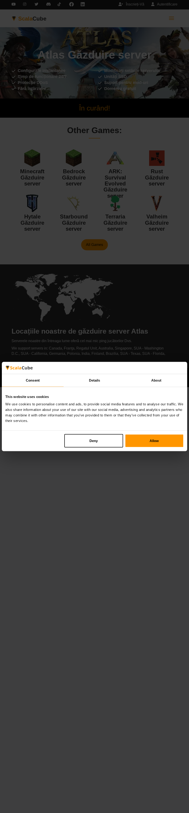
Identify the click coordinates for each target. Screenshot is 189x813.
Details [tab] (94, 380)
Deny (93, 440)
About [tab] (156, 380)
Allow (154, 440)
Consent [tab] (33, 380)
